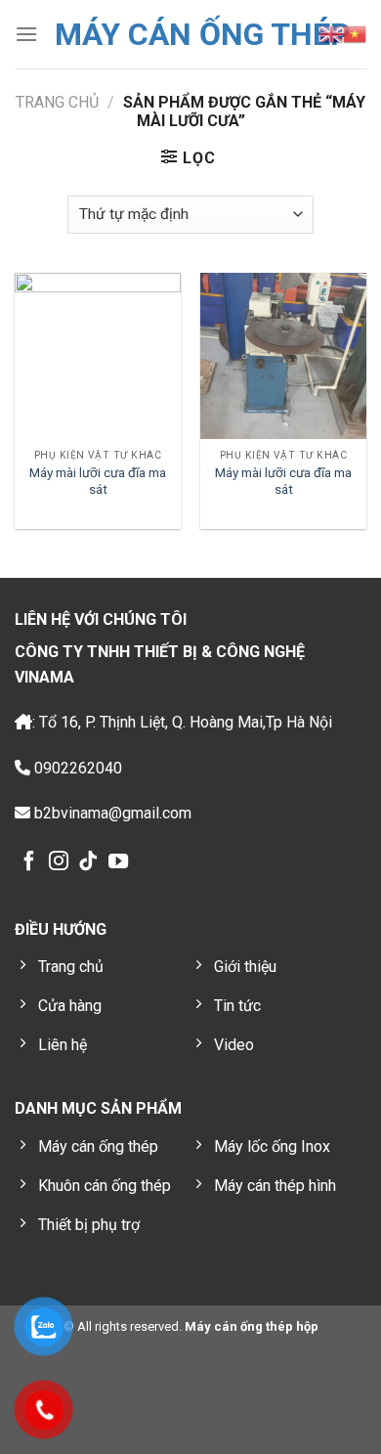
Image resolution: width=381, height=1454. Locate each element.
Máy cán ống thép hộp (250, 1326)
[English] (331, 34)
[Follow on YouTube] (118, 862)
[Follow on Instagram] (58, 862)
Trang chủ (57, 102)
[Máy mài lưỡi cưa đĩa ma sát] (98, 356)
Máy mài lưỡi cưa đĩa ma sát (97, 481)
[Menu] (26, 34)
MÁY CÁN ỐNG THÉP (203, 34)
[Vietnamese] (354, 34)
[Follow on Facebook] (29, 862)
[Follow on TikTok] (88, 862)
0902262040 (76, 768)
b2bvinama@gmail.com (110, 813)
